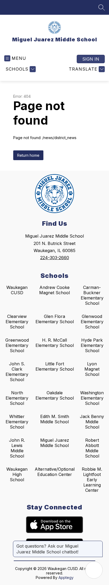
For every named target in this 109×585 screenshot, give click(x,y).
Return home (28, 155)
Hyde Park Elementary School (92, 345)
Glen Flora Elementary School (54, 319)
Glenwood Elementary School (92, 322)
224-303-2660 (54, 257)
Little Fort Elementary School (54, 366)
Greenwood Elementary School (17, 345)
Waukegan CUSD (17, 290)
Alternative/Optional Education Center (55, 471)
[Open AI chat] (94, 570)
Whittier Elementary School (17, 422)
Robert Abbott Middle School (92, 448)
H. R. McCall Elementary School (54, 342)
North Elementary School (17, 398)
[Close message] (98, 543)
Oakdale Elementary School (54, 395)
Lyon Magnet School (91, 369)
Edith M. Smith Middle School (54, 419)
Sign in (90, 59)
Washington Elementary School (92, 398)
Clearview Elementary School (17, 322)
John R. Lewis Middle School (17, 448)
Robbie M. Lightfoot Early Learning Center (92, 479)
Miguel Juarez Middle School (54, 442)
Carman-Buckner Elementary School (92, 295)
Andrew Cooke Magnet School (54, 290)
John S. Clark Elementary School (17, 371)
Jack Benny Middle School (92, 422)
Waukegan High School (17, 474)
